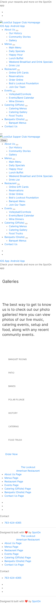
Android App (17, 25)
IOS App (5, 25)
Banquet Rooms (17, 359)
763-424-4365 (12, 522)
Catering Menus (18, 108)
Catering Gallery (18, 112)
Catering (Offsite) (14, 104)
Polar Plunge (16, 399)
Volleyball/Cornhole (20, 94)
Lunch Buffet (16, 58)
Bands (12, 386)
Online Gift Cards (19, 72)
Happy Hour (16, 54)
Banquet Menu (17, 201)
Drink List (14, 65)
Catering (13, 426)
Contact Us (10, 126)
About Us (10, 29)
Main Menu (15, 47)
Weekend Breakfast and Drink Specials (31, 61)
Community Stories (20, 36)
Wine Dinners (16, 101)
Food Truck (15, 440)
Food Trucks (16, 115)
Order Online (16, 79)
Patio (11, 372)
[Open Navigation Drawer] (1, 133)
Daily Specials (17, 51)
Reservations (16, 76)
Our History (15, 33)
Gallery (13, 40)
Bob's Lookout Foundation (24, 83)
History (12, 413)
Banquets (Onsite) (14, 119)
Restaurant (10, 68)
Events (8, 90)
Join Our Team (17, 86)
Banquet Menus (17, 122)
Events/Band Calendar (21, 97)
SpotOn (36, 532)
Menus (8, 43)
